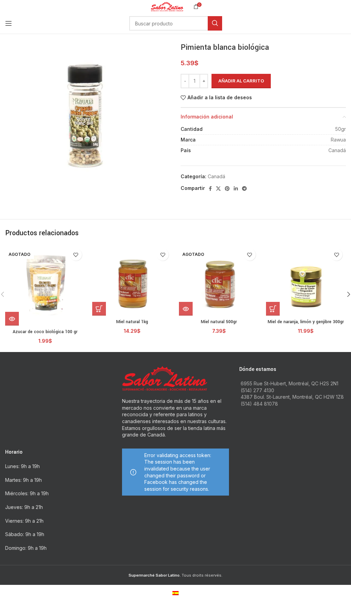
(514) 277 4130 (257, 390)
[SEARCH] (215, 23)
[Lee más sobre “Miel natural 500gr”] (186, 309)
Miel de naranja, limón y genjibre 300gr (306, 322)
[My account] (345, 23)
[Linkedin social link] (236, 188)
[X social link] (218, 188)
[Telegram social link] (244, 188)
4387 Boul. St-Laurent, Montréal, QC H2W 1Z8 (292, 397)
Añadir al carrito (241, 80)
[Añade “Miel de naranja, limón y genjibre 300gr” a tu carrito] (273, 309)
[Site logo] (167, 6)
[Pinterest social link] (227, 188)
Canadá (216, 176)
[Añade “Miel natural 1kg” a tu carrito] (99, 309)
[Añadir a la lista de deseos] (76, 255)
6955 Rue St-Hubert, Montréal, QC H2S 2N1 (289, 383)
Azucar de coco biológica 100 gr (45, 332)
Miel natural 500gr (219, 322)
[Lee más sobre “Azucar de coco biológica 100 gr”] (12, 319)
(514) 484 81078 (259, 404)
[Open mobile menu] (8, 23)
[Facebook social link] (210, 188)
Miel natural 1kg (132, 322)
